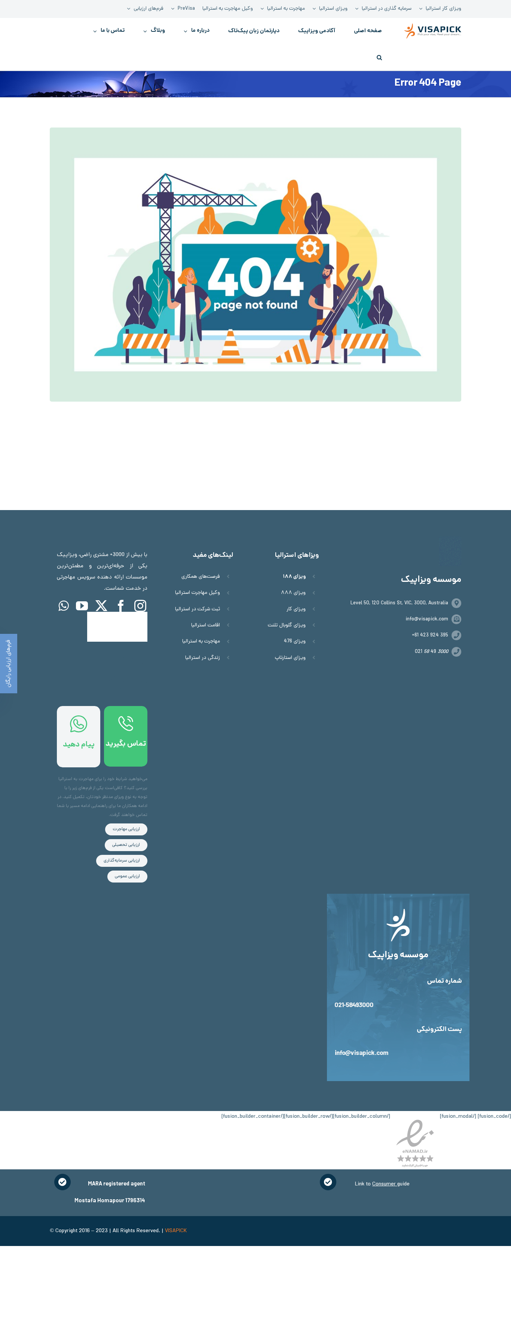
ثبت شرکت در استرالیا (197, 609)
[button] (379, 57)
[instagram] (140, 606)
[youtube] (82, 606)
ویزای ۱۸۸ (294, 577)
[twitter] (101, 606)
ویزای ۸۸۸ (293, 593)
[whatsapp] (63, 606)
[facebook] (121, 606)
